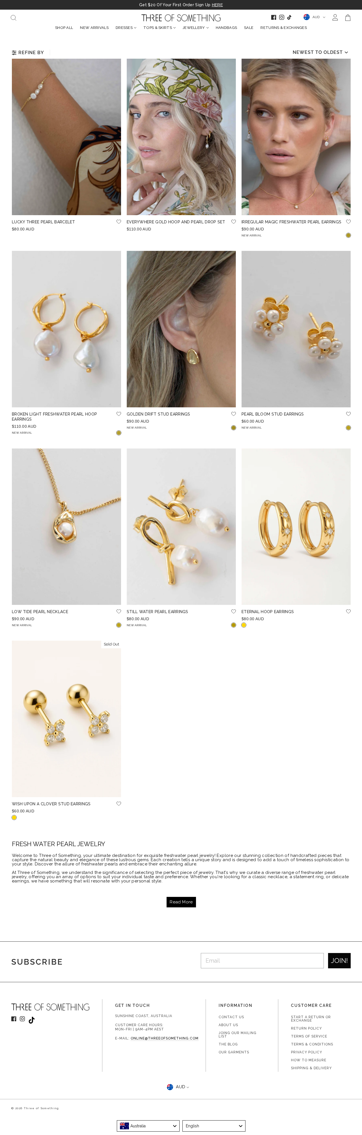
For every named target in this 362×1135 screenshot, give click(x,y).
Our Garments (234, 1052)
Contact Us (231, 1017)
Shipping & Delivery (311, 1068)
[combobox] (148, 1126)
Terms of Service (309, 1036)
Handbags (226, 28)
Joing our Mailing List (238, 1034)
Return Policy (306, 1028)
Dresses (124, 28)
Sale (248, 28)
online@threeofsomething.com (165, 1038)
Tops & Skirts (157, 28)
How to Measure (308, 1060)
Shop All (64, 28)
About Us (228, 1025)
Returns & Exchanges (283, 28)
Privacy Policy (306, 1052)
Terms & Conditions (312, 1044)
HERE (217, 5)
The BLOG (228, 1044)
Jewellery (194, 28)
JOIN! (339, 960)
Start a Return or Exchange (311, 1018)
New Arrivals (94, 28)
